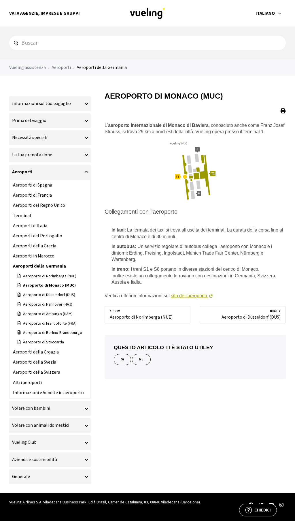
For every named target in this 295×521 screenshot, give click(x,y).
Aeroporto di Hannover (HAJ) (47, 304)
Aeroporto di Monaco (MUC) (49, 285)
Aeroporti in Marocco (33, 256)
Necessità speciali (29, 137)
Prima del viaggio (29, 120)
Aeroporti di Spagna (32, 185)
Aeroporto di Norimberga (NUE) (49, 276)
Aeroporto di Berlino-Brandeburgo (52, 333)
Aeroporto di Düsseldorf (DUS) (49, 295)
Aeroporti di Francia (32, 195)
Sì (122, 359)
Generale (21, 476)
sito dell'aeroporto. (189, 295)
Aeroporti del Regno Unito (39, 205)
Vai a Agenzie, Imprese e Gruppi (44, 13)
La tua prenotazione (32, 155)
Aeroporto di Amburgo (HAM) (48, 314)
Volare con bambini (31, 408)
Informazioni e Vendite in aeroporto (48, 393)
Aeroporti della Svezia (34, 362)
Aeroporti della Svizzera (36, 372)
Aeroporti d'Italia (30, 226)
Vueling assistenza (27, 67)
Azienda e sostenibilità (34, 459)
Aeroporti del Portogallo (37, 236)
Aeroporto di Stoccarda (43, 342)
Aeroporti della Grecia (34, 246)
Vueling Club (24, 442)
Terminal (22, 215)
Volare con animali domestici (40, 425)
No (141, 359)
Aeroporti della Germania (102, 67)
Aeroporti (61, 67)
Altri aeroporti (27, 382)
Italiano (266, 13)
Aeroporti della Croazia (36, 352)
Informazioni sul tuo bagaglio (41, 103)
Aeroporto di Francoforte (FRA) (50, 323)
